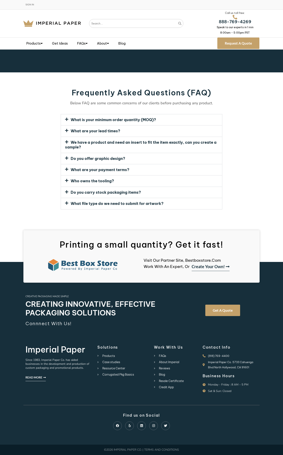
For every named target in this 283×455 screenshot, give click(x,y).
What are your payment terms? (100, 169)
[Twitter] (165, 425)
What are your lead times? (95, 131)
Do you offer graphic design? (98, 158)
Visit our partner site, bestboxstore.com (182, 260)
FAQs (81, 43)
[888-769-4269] (235, 17)
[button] (141, 119)
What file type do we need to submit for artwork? (117, 203)
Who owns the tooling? (92, 181)
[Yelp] (129, 425)
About (102, 43)
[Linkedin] (141, 425)
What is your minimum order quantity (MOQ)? (113, 119)
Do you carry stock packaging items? (106, 192)
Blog (122, 43)
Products (33, 43)
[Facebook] (117, 425)
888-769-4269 (235, 21)
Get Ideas (60, 43)
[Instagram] (153, 425)
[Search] (180, 23)
